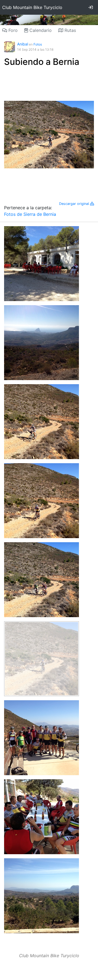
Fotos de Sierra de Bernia (30, 214)
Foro (12, 30)
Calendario (40, 30)
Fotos (37, 44)
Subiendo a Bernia (41, 61)
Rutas (69, 30)
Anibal (22, 44)
